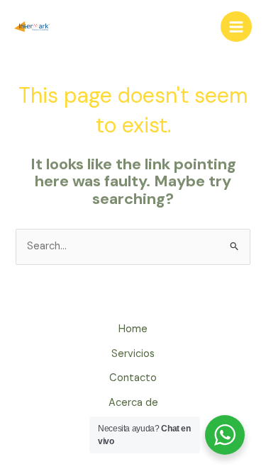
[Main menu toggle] (236, 26)
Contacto (133, 378)
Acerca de (133, 402)
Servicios (133, 354)
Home (133, 329)
